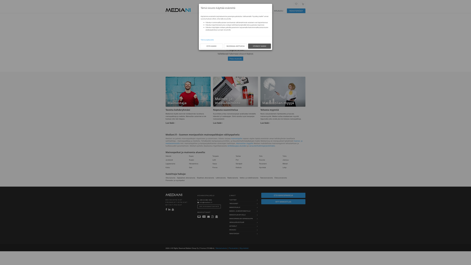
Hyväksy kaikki (259, 46)
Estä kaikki (211, 46)
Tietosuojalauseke (207, 40)
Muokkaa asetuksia (236, 46)
